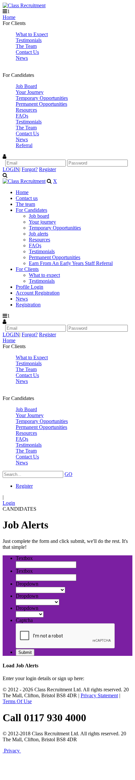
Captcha (24, 620)
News (22, 58)
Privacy (12, 750)
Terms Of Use (17, 701)
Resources (26, 110)
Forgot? (30, 169)
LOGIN (11, 169)
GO (68, 474)
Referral (24, 145)
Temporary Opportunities (42, 98)
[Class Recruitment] (24, 5)
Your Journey (30, 92)
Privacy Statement (99, 695)
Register (47, 169)
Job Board (26, 86)
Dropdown (27, 584)
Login (9, 503)
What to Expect (32, 34)
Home (9, 17)
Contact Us (27, 52)
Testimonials (29, 40)
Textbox (24, 558)
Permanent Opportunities (41, 104)
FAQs (22, 116)
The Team (26, 46)
